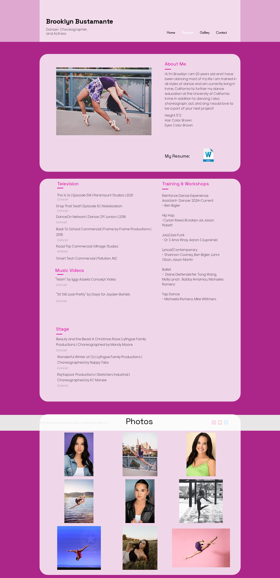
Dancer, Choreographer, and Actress (67, 31)
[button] (79, 454)
